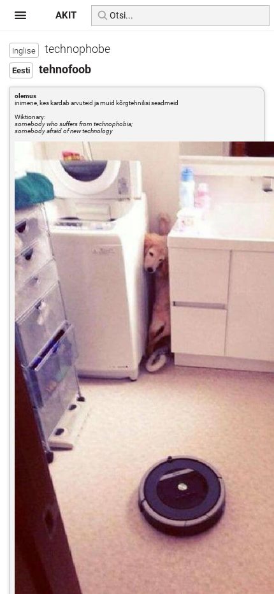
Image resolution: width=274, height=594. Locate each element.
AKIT (65, 15)
